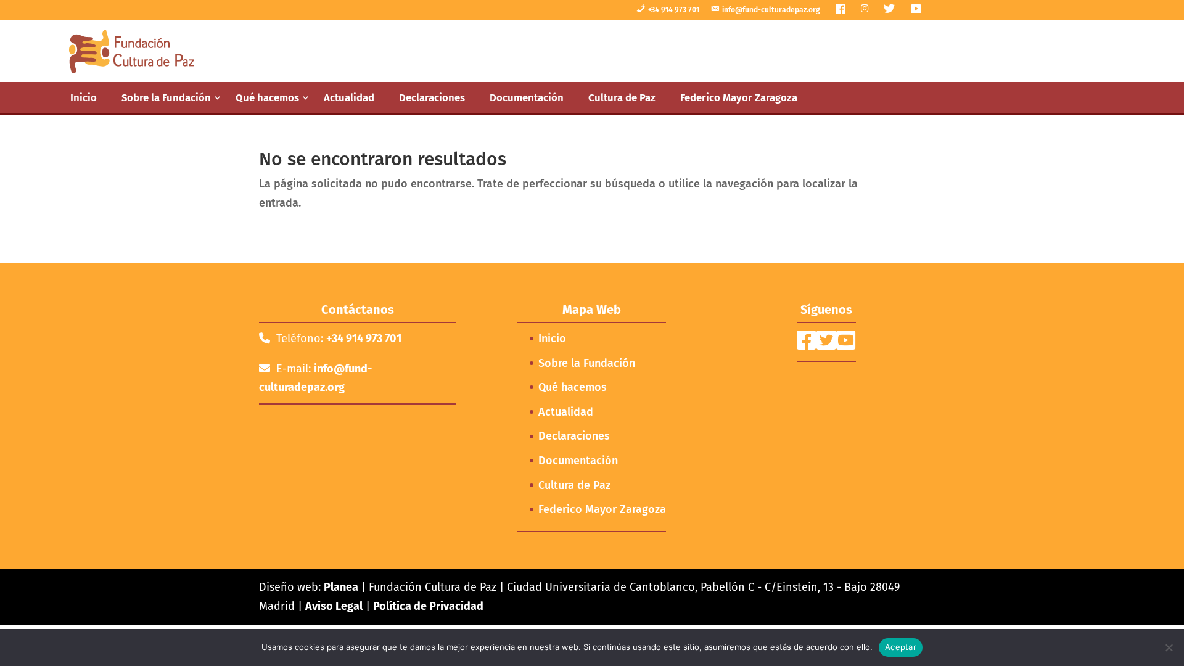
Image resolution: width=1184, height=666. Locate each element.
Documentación (527, 97)
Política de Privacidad (428, 606)
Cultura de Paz (622, 97)
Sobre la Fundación (166, 97)
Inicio (83, 97)
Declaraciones (432, 97)
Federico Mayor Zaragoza (738, 97)
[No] (1168, 647)
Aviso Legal (334, 606)
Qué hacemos (267, 97)
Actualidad (349, 97)
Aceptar (900, 647)
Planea (341, 587)
